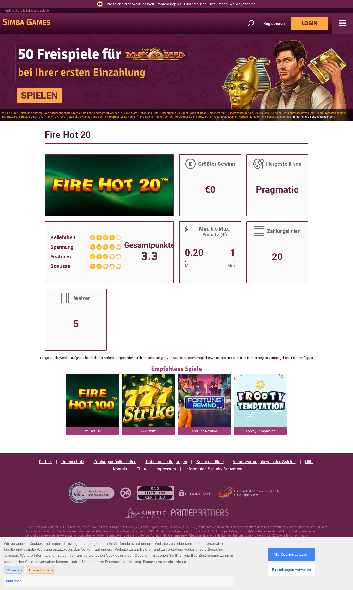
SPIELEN (39, 95)
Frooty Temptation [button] (260, 431)
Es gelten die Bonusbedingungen (313, 116)
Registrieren (274, 23)
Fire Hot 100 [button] (92, 431)
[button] (342, 23)
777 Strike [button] (149, 431)
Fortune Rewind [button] (204, 431)
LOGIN (309, 23)
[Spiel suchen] (253, 23)
